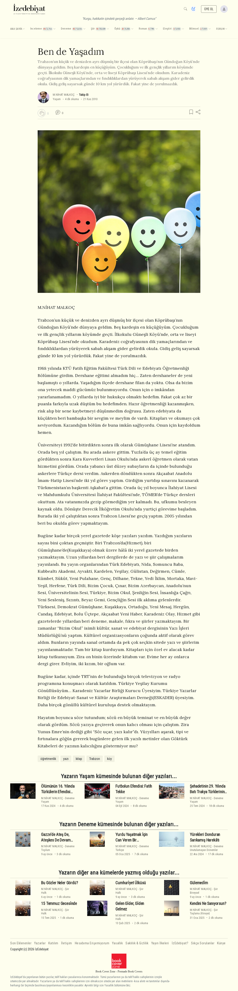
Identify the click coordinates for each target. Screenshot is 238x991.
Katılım (53, 943)
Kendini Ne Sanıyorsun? (208, 903)
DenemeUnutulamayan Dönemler (206, 847)
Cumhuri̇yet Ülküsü (131, 882)
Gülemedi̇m (199, 882)
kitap (79, 759)
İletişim (66, 943)
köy (109, 759)
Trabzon (94, 759)
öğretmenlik (48, 759)
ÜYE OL (209, 9)
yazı (66, 759)
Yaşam (57, 99)
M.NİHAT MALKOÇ (64, 94)
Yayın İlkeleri (160, 943)
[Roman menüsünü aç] (156, 29)
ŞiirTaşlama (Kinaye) (204, 911)
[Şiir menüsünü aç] (107, 29)
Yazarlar (40, 943)
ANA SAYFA (16, 28)
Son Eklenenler (20, 943)
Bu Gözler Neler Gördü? (59, 882)
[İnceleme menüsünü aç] (54, 29)
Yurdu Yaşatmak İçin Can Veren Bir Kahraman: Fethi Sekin (132, 840)
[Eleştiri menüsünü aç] (183, 29)
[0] (42, 113)
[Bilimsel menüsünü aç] (209, 29)
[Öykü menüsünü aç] (132, 29)
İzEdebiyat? (180, 943)
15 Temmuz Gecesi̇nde (59, 903)
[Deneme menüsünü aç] (84, 29)
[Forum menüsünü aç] (226, 29)
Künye (221, 943)
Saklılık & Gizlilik (137, 943)
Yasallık (117, 943)
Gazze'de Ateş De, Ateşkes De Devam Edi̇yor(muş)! (55, 840)
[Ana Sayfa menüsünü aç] (23, 29)
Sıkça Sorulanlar (202, 943)
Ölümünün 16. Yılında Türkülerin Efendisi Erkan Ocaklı (58, 792)
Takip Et (83, 94)
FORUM (220, 28)
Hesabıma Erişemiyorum (92, 943)
